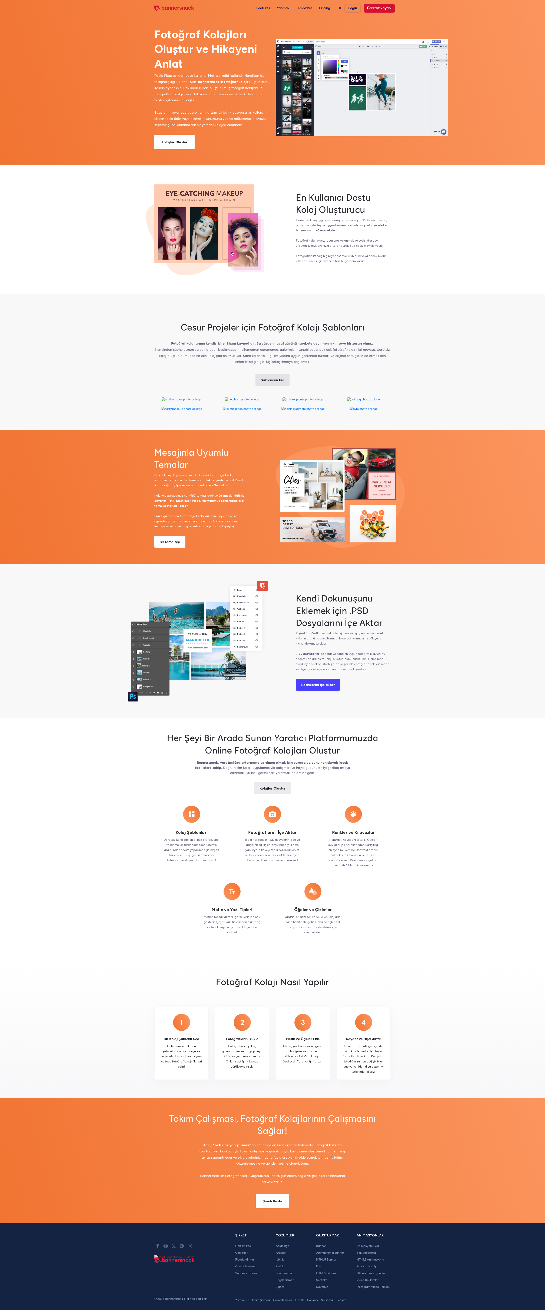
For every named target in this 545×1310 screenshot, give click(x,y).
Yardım (240, 1300)
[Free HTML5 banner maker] (174, 1265)
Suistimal (327, 1300)
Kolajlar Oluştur (174, 142)
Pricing (324, 8)
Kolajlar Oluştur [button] (273, 788)
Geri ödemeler (282, 1300)
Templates (304, 8)
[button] (263, 8)
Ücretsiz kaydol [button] (379, 8)
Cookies (312, 1300)
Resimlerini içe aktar (318, 685)
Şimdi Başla (272, 1201)
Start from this (181, 399)
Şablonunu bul (272, 380)
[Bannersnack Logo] (174, 8)
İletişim (341, 1300)
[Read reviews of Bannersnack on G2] (175, 1259)
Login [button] (352, 8)
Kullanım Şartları (259, 1300)
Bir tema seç (170, 542)
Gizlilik (299, 1300)
